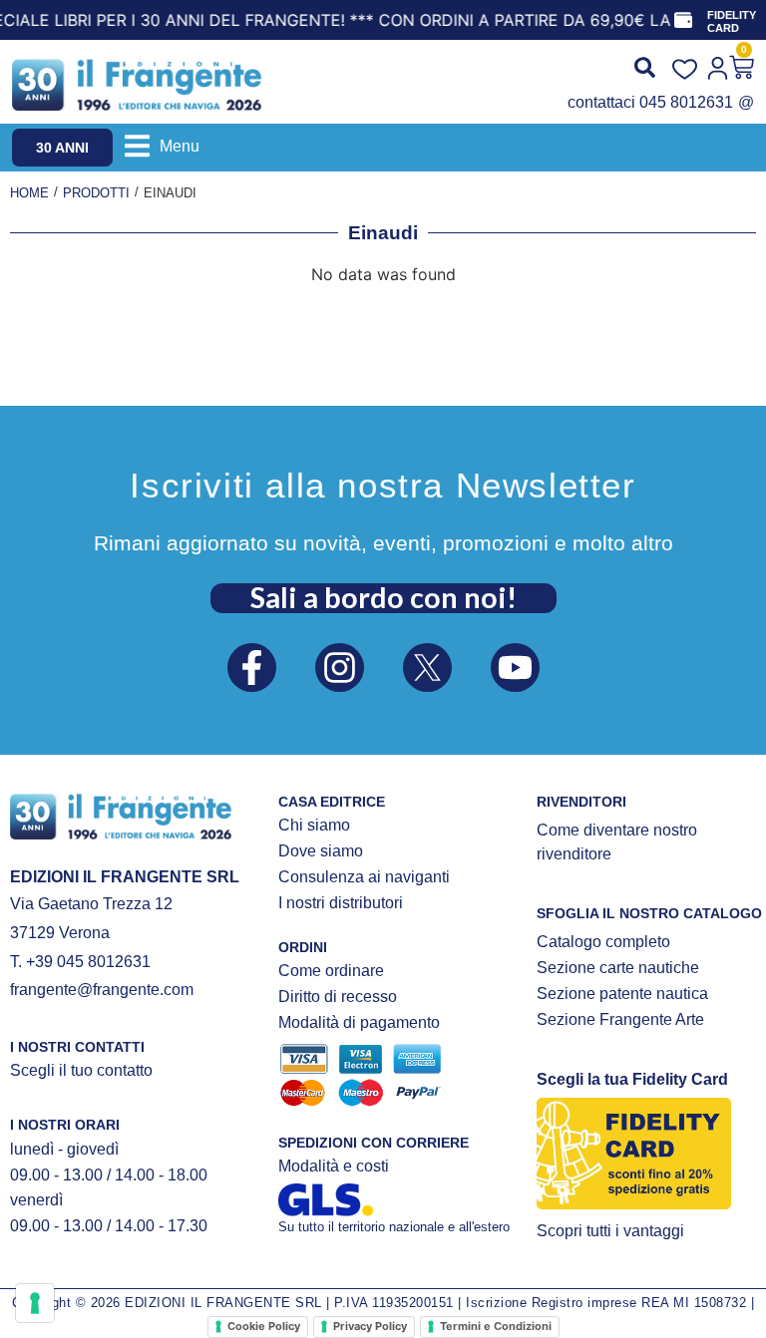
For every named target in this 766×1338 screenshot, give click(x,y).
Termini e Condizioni (496, 1326)
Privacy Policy (370, 1326)
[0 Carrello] (741, 67)
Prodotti (96, 192)
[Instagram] (339, 667)
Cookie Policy (263, 1326)
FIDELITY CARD (731, 21)
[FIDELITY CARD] (683, 20)
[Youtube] (515, 667)
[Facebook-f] (251, 667)
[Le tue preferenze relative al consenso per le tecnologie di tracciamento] (35, 1303)
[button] (162, 146)
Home (29, 192)
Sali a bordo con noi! (383, 597)
